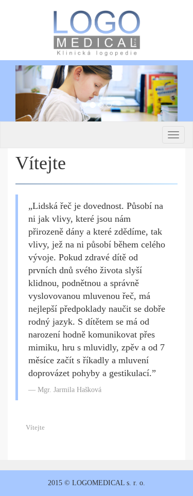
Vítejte (35, 427)
